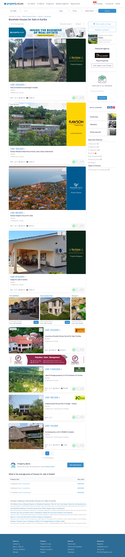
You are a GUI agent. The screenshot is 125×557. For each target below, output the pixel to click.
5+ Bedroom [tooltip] (93, 150)
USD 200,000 (17, 84)
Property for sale (45, 544)
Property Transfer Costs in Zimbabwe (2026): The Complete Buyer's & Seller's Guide (37, 521)
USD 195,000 (52, 397)
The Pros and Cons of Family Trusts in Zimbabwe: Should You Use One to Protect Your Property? (41, 512)
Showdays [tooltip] (92, 163)
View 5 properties (23, 484)
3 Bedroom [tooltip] (92, 144)
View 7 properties (23, 488)
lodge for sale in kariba (18, 280)
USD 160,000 (17, 149)
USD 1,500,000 (53, 369)
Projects (42, 552)
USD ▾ (117, 4)
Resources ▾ (75, 4)
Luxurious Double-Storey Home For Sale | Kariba (63, 336)
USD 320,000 (52, 330)
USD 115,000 (51, 426)
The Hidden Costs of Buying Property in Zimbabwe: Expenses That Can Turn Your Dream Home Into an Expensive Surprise (49, 504)
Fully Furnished (93, 156)
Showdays (71, 552)
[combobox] (39, 10)
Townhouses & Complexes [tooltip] (98, 170)
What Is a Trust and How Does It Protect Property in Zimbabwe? (31, 517)
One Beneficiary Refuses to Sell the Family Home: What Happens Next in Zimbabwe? (37, 508)
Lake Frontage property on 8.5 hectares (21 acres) (64, 375)
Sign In (15, 546)
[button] (12, 60)
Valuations (71, 549)
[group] (47, 32)
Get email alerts (66, 24)
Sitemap (15, 552)
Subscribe (102, 98)
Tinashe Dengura (76, 64)
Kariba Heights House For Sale (21, 216)
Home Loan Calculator (75, 546)
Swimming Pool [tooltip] (94, 159)
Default (78, 24)
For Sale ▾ (31, 4)
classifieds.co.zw (102, 546)
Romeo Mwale (76, 193)
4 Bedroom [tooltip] (92, 147)
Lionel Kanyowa (76, 133)
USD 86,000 (16, 212)
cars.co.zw (100, 549)
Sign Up (20, 546)
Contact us (16, 544)
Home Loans (72, 544)
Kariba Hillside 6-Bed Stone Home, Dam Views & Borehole (31, 151)
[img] (95, 153)
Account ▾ (109, 4)
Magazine (100, 544)
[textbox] (26, 11)
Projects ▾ (50, 4)
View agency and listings (102, 66)
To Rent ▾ (40, 4)
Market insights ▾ (62, 4)
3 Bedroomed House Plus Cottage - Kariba (61, 404)
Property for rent (45, 546)
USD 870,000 (17, 276)
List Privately (98, 3)
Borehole (91, 153)
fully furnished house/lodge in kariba (24, 88)
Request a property (102, 30)
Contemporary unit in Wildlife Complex (59, 432)
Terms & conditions (19, 549)
